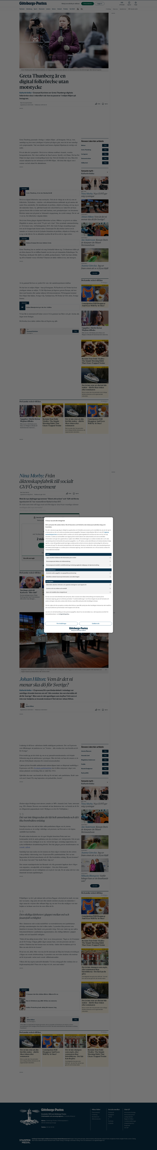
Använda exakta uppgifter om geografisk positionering (61, 573)
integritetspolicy (64, 614)
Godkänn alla (95, 623)
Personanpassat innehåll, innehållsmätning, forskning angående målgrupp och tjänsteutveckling (72, 565)
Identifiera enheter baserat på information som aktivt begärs (62, 576)
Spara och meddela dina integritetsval (56, 592)
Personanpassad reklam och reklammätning (58, 561)
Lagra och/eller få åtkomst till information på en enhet (61, 557)
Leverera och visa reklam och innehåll (56, 588)
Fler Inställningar (61, 623)
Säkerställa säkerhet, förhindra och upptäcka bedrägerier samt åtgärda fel (66, 584)
